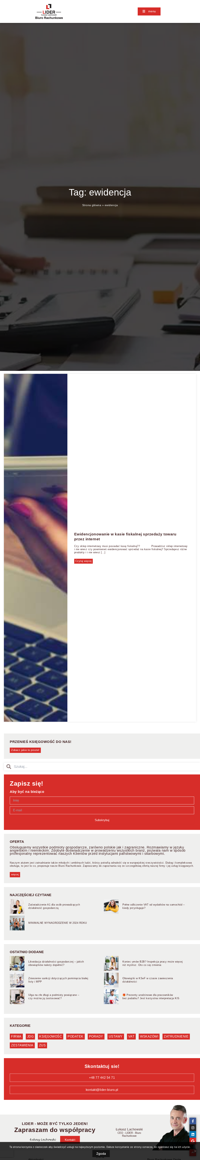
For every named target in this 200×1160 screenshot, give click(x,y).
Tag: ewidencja (100, 192)
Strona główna (91, 205)
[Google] (192, 1141)
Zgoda (101, 1153)
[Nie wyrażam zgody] (195, 1151)
